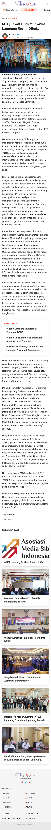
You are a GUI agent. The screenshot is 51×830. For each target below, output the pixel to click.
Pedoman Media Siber (34, 814)
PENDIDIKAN (7, 807)
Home (4, 18)
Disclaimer (30, 818)
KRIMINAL (6, 798)
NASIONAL (6, 802)
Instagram (21, 786)
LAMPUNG (30, 798)
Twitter (25, 786)
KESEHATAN (30, 793)
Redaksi (5, 814)
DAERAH (6, 793)
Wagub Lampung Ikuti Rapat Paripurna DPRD (21, 331)
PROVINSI (8, 520)
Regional (30, 10)
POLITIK (29, 807)
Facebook (17, 786)
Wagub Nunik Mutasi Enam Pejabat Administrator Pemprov (24, 339)
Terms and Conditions (11, 818)
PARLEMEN (30, 802)
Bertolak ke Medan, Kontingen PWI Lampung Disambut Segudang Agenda (24, 349)
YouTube (29, 786)
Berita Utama (11, 10)
